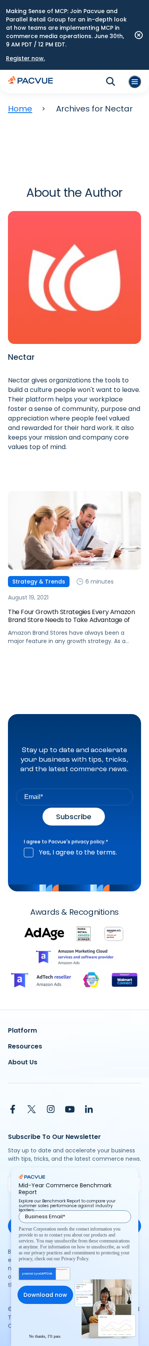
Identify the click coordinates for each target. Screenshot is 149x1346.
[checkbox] (74, 852)
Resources (25, 1046)
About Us (22, 1062)
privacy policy (88, 841)
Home (20, 108)
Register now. (25, 58)
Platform (22, 1030)
